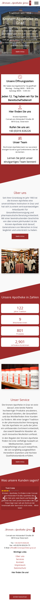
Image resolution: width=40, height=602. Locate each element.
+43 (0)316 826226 (20, 130)
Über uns (20, 556)
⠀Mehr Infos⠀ (20, 52)
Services (20, 559)
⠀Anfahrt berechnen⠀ (20, 597)
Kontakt (20, 562)
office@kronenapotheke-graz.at (23, 548)
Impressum (20, 565)
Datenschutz (20, 568)
